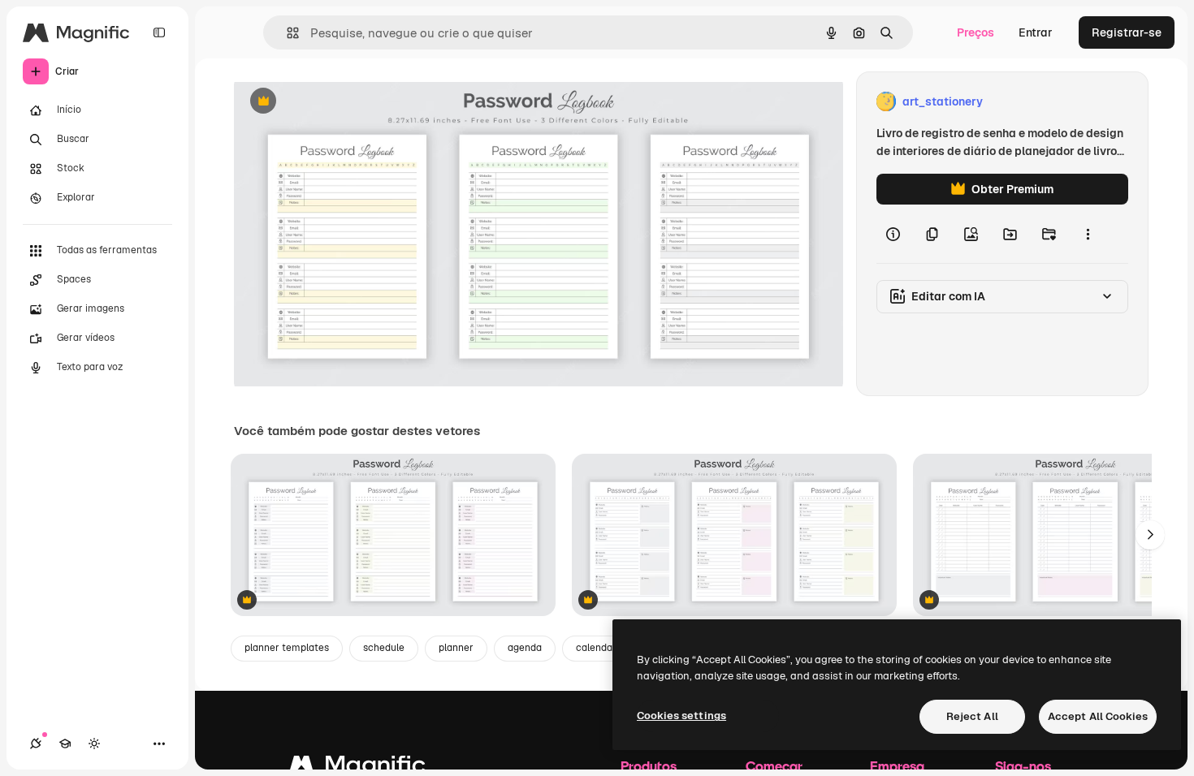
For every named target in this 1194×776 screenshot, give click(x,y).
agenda (525, 647)
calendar (596, 647)
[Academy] (65, 744)
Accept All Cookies (1098, 716)
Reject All (972, 716)
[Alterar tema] (94, 744)
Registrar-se (1127, 32)
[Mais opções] (1087, 234)
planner (456, 647)
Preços (975, 32)
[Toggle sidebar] (159, 32)
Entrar (1036, 32)
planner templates (286, 647)
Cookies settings (681, 715)
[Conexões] (36, 744)
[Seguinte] (1150, 535)
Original (338, 102)
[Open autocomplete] (286, 33)
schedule (383, 647)
